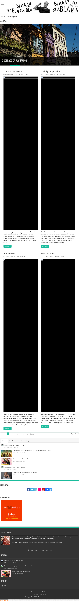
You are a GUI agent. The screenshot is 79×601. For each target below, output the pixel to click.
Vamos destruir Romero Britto (21, 459)
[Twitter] (32, 489)
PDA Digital (45, 592)
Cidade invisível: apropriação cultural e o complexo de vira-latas (32, 450)
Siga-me (4, 581)
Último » (32, 434)
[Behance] (47, 489)
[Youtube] (43, 489)
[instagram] (50, 489)
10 (23, 434)
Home (3, 16)
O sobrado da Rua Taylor (14, 60)
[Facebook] (28, 489)
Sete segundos (48, 253)
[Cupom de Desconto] (39, 510)
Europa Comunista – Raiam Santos (15, 467)
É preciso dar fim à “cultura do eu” (15, 445)
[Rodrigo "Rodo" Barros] (39, 6)
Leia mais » (7, 246)
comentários (20, 441)
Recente (4, 441)
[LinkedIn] (35, 489)
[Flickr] (39, 489)
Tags (27, 441)
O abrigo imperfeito (50, 71)
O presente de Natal (13, 71)
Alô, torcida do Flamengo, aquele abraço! (25, 472)
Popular (11, 441)
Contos (22, 74)
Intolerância (9, 253)
